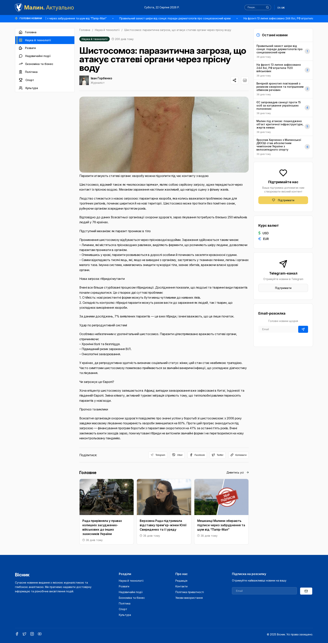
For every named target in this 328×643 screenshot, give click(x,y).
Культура (31, 88)
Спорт (29, 80)
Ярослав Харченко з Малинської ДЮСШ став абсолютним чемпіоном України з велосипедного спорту (282, 146)
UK (283, 7)
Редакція (181, 580)
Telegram (160, 455)
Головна (30, 32)
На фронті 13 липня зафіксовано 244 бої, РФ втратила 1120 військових (275, 18)
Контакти (181, 586)
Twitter (220, 455)
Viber (180, 455)
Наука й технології (38, 40)
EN (279, 7)
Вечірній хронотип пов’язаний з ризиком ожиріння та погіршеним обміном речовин (282, 89)
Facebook (200, 455)
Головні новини (31, 18)
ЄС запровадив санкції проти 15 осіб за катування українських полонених (282, 108)
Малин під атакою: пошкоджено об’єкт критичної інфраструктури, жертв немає (282, 126)
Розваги (30, 48)
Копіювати (241, 455)
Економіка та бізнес (39, 63)
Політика (31, 71)
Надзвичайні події (37, 56)
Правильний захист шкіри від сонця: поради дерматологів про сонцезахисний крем (161, 18)
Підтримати (286, 200)
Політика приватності (189, 592)
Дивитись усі (235, 472)
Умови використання (189, 597)
